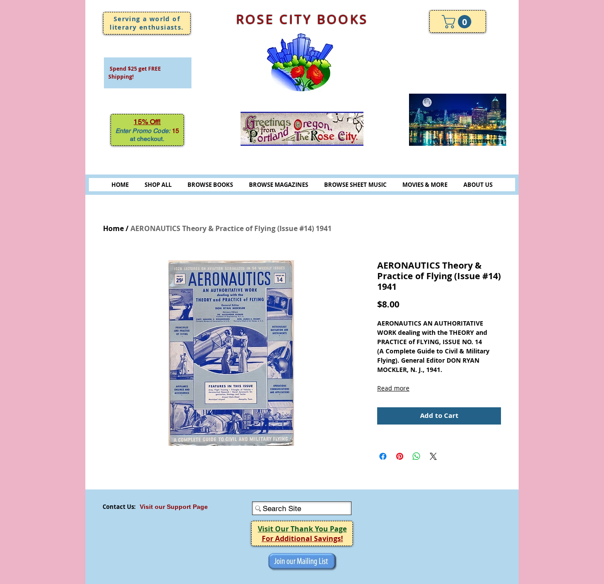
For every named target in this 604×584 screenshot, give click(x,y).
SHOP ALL (158, 185)
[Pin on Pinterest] (399, 456)
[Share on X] (433, 456)
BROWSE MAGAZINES (278, 185)
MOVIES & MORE (424, 185)
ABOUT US (478, 185)
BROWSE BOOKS (210, 185)
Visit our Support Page (174, 506)
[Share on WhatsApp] (416, 456)
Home (113, 228)
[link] (458, 21)
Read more (393, 388)
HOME (120, 185)
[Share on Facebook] (383, 456)
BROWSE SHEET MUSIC (355, 185)
